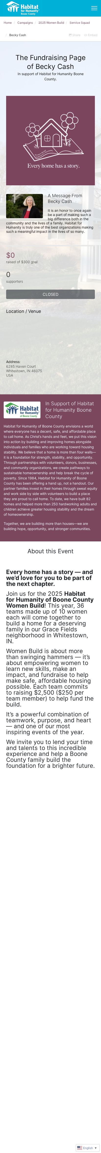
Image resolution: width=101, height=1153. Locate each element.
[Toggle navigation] (94, 8)
